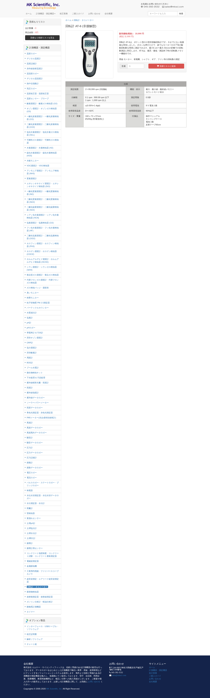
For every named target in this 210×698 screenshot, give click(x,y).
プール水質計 (33, 367)
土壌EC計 (31, 538)
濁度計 (30, 357)
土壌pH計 (31, 523)
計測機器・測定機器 (45, 13)
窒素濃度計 (32, 178)
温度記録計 (32, 63)
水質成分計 (32, 313)
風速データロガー (35, 427)
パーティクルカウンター (38, 308)
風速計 (30, 422)
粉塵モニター (33, 298)
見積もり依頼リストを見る (42, 38)
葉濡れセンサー (34, 518)
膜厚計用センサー (35, 548)
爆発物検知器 (33, 592)
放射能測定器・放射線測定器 (40, 597)
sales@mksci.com (119, 675)
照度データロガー (35, 407)
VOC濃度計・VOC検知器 (38, 165)
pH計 (29, 323)
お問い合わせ (94, 13)
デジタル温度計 (34, 58)
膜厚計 (30, 543)
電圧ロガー (32, 472)
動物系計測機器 (34, 607)
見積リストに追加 (167, 66)
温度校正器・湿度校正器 (38, 93)
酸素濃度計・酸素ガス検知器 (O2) (42, 103)
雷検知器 (31, 513)
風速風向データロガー (37, 432)
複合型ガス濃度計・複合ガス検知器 (43, 275)
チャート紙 (32, 644)
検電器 (30, 490)
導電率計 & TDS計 (35, 333)
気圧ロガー (32, 88)
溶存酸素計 (32, 352)
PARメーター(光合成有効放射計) (41, 417)
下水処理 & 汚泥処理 (36, 377)
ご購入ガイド (78, 13)
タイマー (31, 612)
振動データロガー (35, 467)
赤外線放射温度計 (35, 68)
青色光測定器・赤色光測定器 (40, 412)
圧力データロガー (35, 452)
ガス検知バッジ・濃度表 (38, 288)
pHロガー (31, 328)
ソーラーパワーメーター (38, 402)
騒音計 (30, 437)
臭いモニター (33, 293)
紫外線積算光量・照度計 (38, 382)
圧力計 (30, 447)
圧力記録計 (32, 457)
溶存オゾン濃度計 (35, 338)
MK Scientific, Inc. (54, 689)
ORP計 (30, 343)
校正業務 (64, 13)
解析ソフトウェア (35, 639)
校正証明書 (32, 634)
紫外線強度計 (33, 392)
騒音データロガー (35, 442)
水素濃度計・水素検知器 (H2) (40, 148)
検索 (181, 13)
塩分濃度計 (32, 348)
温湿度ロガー (33, 73)
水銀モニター (33, 160)
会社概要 (109, 13)
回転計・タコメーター (84, 20)
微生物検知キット (35, 372)
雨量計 (30, 508)
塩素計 (30, 318)
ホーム (29, 13)
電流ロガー (32, 477)
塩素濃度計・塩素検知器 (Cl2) (40, 223)
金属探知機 (32, 566)
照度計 (30, 387)
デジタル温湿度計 (35, 78)
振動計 (30, 462)
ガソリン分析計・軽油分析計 (40, 602)
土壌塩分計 (32, 528)
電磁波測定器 (33, 561)
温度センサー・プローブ (38, 98)
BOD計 (30, 362)
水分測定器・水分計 (36, 503)
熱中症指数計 (33, 83)
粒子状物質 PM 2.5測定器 (38, 303)
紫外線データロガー (36, 397)
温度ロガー (32, 53)
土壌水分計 (32, 533)
